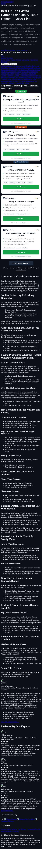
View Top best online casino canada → (14, 50)
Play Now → (21, 119)
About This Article (22, 83)
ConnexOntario (10, 819)
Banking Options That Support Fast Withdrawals (24, 76)
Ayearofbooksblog (7, 2)
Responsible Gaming (11, 831)
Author (3, 4)
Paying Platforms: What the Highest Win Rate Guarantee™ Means (20, 71)
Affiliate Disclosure (27, 829)
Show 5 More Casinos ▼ (21, 263)
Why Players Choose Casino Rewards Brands (21, 78)
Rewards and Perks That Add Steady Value (16, 77)
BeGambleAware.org (21, 270)
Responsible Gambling (26, 819)
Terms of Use (15, 829)
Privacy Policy (6, 829)
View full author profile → (10, 722)
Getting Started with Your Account (13, 66)
